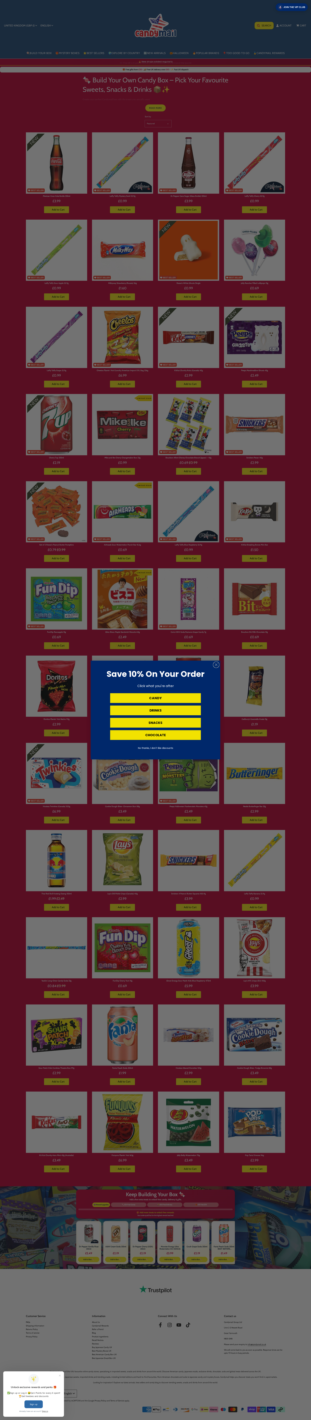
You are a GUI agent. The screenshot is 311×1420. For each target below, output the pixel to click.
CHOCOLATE (155, 735)
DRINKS (156, 710)
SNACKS (155, 722)
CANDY (155, 698)
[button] (292, 7)
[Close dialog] (216, 665)
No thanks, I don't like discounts (155, 748)
